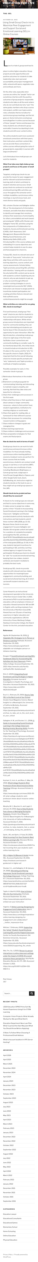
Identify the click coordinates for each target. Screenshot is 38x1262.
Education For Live (19, 3)
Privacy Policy (8, 1254)
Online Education (9, 1236)
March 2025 (7, 1064)
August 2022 (8, 1154)
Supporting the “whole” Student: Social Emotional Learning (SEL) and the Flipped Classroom (18, 930)
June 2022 (7, 1163)
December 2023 (9, 1085)
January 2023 (8, 1133)
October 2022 (8, 1145)
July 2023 (6, 1107)
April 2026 (7, 1055)
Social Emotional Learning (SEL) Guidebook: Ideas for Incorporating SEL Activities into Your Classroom (19, 658)
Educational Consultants (12, 1218)
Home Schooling (9, 1231)
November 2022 (9, 1141)
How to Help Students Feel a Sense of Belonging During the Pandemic (18, 811)
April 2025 (7, 1060)
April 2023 (7, 1120)
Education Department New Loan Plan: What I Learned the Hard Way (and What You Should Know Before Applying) (18, 1025)
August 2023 (8, 1102)
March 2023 (7, 1124)
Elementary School (10, 1227)
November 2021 (9, 1193)
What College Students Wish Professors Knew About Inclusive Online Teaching (18, 785)
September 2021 (9, 1201)
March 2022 (7, 1175)
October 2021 (8, 1197)
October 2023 (8, 1094)
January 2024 (8, 1081)
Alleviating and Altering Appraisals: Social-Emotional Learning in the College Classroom (18, 873)
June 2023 (7, 1111)
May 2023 (7, 1115)
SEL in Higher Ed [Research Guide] (15, 855)
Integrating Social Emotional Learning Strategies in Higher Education (18, 676)
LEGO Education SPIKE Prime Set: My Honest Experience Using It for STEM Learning (17, 1009)
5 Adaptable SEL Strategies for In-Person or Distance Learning (18, 638)
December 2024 (9, 1068)
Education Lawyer (9, 1214)
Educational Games (10, 1223)
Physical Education (10, 1240)
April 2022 (7, 1171)
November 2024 (9, 1072)
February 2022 (8, 1180)
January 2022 (8, 1184)
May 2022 (7, 1167)
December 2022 (9, 1137)
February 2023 (8, 1128)
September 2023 (9, 1098)
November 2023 (9, 1090)
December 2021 (9, 1188)
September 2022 (9, 1150)
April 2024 (7, 1077)
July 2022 (6, 1158)
